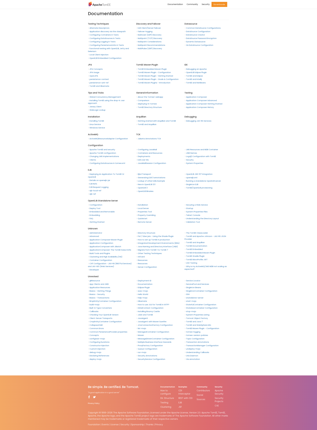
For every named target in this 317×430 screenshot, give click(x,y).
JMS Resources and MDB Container (202, 149)
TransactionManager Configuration (202, 345)
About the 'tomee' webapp (150, 97)
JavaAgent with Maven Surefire (152, 321)
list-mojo (142, 328)
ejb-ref (93, 194)
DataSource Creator (195, 34)
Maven (141, 335)
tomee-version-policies (197, 335)
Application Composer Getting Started (204, 103)
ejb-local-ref (95, 190)
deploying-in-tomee (147, 103)
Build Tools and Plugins (100, 253)
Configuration (96, 205)
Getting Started (97, 222)
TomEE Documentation (196, 246)
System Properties (194, 163)
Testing (164, 402)
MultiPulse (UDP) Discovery (150, 48)
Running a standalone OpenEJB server (203, 181)
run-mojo (142, 352)
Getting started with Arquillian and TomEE (157, 121)
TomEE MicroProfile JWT (197, 259)
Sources (201, 399)
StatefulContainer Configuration (201, 304)
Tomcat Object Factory (197, 318)
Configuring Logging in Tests (103, 41)
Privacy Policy (94, 403)
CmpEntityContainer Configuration (106, 321)
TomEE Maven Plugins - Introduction (154, 82)
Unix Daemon (192, 355)
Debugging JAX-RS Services (198, 121)
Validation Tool (193, 222)
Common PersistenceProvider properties (108, 332)
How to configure (165, 392)
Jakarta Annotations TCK (149, 138)
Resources (142, 260)
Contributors (203, 390)
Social (200, 395)
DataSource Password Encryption (201, 38)
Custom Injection (97, 349)
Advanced (94, 236)
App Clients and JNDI (99, 284)
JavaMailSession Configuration (152, 163)
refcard (141, 256)
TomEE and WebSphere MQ (198, 325)
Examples (182, 387)
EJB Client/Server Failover (149, 28)
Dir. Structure (167, 398)
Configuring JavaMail (147, 149)
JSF (180, 406)
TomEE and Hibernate (99, 86)
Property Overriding (147, 215)
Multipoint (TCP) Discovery (150, 38)
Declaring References (99, 355)
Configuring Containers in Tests (104, 34)
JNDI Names (191, 153)
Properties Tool (145, 211)
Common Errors (97, 328)
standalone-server (194, 297)
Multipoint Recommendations (151, 45)
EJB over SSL (143, 160)
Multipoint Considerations (149, 41)
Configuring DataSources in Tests (105, 38)
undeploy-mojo (193, 349)
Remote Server (145, 222)
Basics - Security (97, 294)
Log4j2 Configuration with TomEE (201, 156)
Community (192, 4)
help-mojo (142, 297)
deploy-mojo (96, 359)
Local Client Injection (99, 54)
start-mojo (191, 301)
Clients (93, 160)
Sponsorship (137, 424)
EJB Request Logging (99, 187)
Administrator (96, 233)
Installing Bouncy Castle (149, 311)
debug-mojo (95, 352)
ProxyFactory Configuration (150, 345)
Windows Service (97, 127)
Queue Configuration (147, 349)
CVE (217, 405)
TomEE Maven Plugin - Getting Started (155, 76)
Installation (143, 205)
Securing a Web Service (197, 205)
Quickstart (142, 218)
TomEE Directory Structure (150, 107)
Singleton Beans (193, 287)
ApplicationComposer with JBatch (105, 246)
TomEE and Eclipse (194, 76)
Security (206, 4)
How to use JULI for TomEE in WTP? (153, 304)
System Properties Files (197, 211)
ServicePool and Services (197, 284)
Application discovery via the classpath (108, 31)
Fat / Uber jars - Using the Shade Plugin (156, 236)
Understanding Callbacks (197, 352)
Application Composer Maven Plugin (106, 239)
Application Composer (196, 97)
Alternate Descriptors (99, 28)
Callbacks (94, 311)
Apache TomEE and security (102, 149)
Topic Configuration (195, 338)
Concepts (94, 335)
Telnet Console (193, 215)
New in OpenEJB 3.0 (146, 184)
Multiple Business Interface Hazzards (154, 342)
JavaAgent (143, 318)
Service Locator (193, 280)
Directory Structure (146, 233)
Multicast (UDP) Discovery (149, 34)
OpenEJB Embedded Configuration (105, 58)
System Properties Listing (197, 314)
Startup (189, 208)
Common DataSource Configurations (203, 28)
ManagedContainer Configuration (153, 332)
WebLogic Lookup (98, 110)
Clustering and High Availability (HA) (106, 256)
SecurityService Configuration (151, 359)
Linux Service (95, 124)
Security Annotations (147, 355)
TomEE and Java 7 (194, 321)
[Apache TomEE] (99, 4)
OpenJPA (94, 76)
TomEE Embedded (194, 249)
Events (105, 424)
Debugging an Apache (196, 69)
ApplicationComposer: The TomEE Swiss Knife (110, 250)
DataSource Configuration (198, 31)
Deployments (144, 156)
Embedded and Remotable (102, 211)
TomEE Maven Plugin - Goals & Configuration (158, 79)
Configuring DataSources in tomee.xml (107, 163)
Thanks (149, 424)
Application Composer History (200, 107)
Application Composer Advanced (201, 100)
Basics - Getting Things (100, 291)
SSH (188, 294)
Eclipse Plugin (144, 287)
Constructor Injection (99, 345)
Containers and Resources (150, 153)
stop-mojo (191, 311)
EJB (180, 402)
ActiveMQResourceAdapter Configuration (109, 138)
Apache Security (219, 392)
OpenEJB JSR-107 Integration (199, 174)
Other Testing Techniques (150, 253)
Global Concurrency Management (105, 97)
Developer (94, 269)
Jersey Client (96, 106)
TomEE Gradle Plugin (195, 256)
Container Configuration (101, 260)
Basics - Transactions (99, 297)
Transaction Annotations (197, 342)
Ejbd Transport (144, 174)
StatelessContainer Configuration (202, 308)
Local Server (143, 208)
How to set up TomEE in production (154, 239)
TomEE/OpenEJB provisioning (199, 187)
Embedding (95, 215)
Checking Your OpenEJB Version (104, 314)
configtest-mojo (97, 338)
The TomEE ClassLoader (197, 233)
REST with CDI (185, 398)
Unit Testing (191, 263)
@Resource (95, 280)
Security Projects (219, 400)
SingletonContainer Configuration (201, 291)
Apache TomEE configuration (103, 153)
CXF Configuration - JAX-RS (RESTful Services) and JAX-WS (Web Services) (110, 265)
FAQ (91, 218)
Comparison (143, 100)
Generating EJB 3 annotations (151, 177)
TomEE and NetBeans (196, 82)
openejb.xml (191, 177)
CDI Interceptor (184, 392)
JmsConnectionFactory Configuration (155, 325)
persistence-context (99, 79)
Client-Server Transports (101, 318)
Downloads (219, 4)
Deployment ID (144, 280)
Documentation (175, 4)
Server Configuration (147, 267)
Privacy (159, 424)
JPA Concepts (96, 69)
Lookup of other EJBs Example (151, 181)
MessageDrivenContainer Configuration (156, 338)
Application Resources (100, 287)
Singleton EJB (192, 184)
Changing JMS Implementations (104, 156)
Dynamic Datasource (195, 41)
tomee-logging (193, 332)
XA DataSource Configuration (199, 45)
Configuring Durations (99, 342)
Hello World (143, 294)
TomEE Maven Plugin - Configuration (154, 72)
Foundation (94, 424)
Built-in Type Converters (101, 308)
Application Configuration (101, 243)
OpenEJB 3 (142, 187)
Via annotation (193, 359)
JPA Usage (94, 72)
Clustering (165, 406)
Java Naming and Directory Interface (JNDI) (158, 246)
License (115, 424)
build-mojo (95, 304)
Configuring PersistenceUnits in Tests (107, 45)
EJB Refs (93, 183)
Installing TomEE (97, 121)
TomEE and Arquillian (147, 124)
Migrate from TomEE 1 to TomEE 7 (153, 250)
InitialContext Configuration (150, 308)
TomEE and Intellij (194, 79)
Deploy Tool (95, 208)
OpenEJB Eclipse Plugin (196, 72)
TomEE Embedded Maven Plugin (152, 69)
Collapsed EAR (96, 325)
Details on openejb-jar (100, 180)
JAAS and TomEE (145, 314)
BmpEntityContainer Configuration (105, 301)
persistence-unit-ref (99, 82)
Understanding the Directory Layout (202, 218)
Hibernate (142, 301)
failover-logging (145, 31)
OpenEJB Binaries (145, 191)
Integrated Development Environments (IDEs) (159, 243)
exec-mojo (143, 291)
